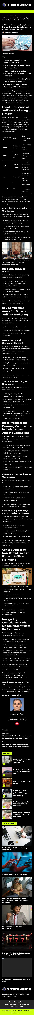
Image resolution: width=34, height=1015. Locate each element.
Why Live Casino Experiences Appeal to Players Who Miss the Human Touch (16, 736)
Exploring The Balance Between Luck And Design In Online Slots (17, 941)
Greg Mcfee (8, 32)
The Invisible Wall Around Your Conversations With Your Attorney (7, 793)
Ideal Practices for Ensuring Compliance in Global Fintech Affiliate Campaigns (17, 73)
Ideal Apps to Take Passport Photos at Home (17, 967)
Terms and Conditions (13, 1004)
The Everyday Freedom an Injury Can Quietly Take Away (7, 804)
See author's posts (17, 719)
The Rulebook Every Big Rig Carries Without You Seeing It (7, 772)
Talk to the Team (16, 1006)
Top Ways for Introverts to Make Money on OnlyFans (7, 761)
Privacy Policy (19, 1002)
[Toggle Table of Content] (3, 57)
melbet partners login (13, 413)
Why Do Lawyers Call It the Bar (7, 782)
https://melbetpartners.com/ (12, 682)
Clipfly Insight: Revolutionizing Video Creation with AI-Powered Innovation (15, 744)
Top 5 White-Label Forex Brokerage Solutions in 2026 (17, 836)
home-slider (10, 730)
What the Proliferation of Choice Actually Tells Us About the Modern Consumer (17, 887)
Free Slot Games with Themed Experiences (17, 915)
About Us (25, 1004)
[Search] (29, 11)
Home (11, 1002)
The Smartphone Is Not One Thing (17, 862)
